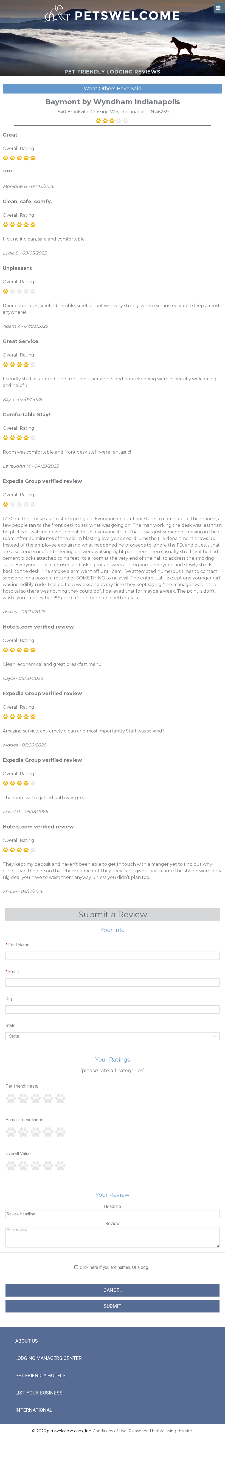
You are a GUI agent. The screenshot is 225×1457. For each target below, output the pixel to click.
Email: (12, 971)
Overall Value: (18, 1153)
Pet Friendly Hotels (40, 1375)
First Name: (17, 944)
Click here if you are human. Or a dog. (114, 1267)
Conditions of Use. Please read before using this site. (143, 1430)
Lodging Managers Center (48, 1358)
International (33, 1410)
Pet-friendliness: (21, 1086)
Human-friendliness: (24, 1119)
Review (112, 1223)
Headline (112, 1206)
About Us (26, 1341)
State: (10, 1025)
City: (9, 998)
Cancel (112, 1290)
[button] (112, 1036)
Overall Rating (18, 148)
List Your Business (39, 1393)
